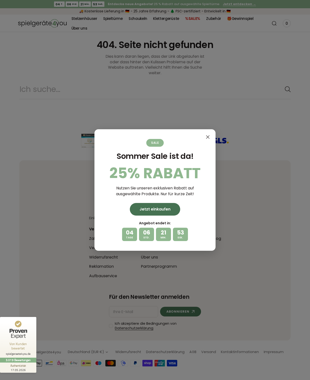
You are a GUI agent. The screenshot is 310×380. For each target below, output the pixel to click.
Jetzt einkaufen (155, 209)
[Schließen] (208, 137)
